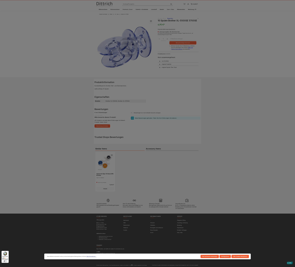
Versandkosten (172, 265)
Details (105, 188)
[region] (125, 47)
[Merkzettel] (184, 4)
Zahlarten (152, 225)
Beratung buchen (103, 237)
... (150, 220)
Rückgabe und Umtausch (156, 227)
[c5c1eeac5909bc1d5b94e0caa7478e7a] (125, 47)
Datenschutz (126, 225)
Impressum (126, 220)
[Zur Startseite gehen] (104, 4)
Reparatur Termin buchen (105, 239)
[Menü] (8, 252)
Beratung (179, 225)
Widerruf (125, 227)
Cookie (125, 230)
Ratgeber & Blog (181, 220)
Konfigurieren (225, 256)
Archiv (151, 232)
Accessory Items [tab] (153, 149)
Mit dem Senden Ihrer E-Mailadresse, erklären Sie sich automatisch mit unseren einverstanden (183, 47)
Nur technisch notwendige (209, 256)
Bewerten (170, 18)
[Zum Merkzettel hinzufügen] (151, 21)
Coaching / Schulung (182, 222)
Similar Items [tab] (101, 149)
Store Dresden (154, 230)
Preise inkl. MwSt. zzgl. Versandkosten (166, 29)
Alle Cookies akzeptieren (240, 256)
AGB (124, 222)
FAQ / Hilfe (180, 232)
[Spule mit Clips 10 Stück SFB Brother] (105, 162)
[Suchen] (171, 4)
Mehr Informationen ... (91, 256)
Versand (152, 222)
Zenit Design (144, 265)
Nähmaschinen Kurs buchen (106, 236)
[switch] (5, 261)
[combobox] (145, 4)
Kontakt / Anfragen (182, 230)
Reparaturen (180, 227)
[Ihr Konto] (188, 4)
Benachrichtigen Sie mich (183, 43)
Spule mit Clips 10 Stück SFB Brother (104, 174)
